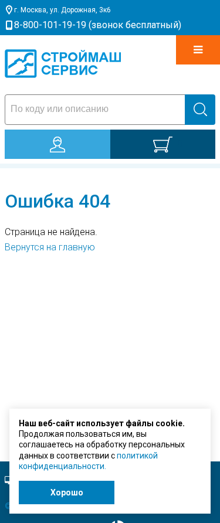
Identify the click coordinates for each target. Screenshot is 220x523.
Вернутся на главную (50, 247)
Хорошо (66, 492)
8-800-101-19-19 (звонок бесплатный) (97, 24)
